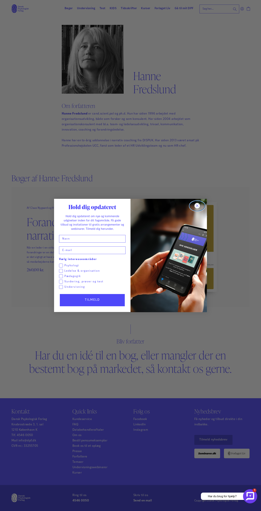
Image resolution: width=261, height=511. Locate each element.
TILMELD (92, 300)
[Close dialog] (197, 206)
